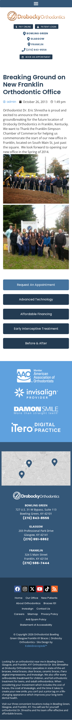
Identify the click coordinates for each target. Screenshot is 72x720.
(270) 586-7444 (36, 563)
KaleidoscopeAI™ (36, 646)
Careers (19, 614)
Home (18, 598)
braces (6, 671)
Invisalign (27, 608)
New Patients (49, 598)
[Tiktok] (47, 589)
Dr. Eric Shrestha (58, 664)
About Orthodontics (28, 603)
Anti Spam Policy (36, 619)
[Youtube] (39, 589)
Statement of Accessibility (36, 624)
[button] (36, 3)
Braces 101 (50, 603)
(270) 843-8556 (36, 518)
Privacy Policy (49, 614)
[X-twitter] (32, 589)
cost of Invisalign (25, 688)
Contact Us (43, 608)
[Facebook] (17, 589)
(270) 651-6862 (36, 539)
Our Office (32, 598)
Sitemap (32, 614)
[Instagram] (25, 589)
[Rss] (54, 589)
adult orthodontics (42, 681)
